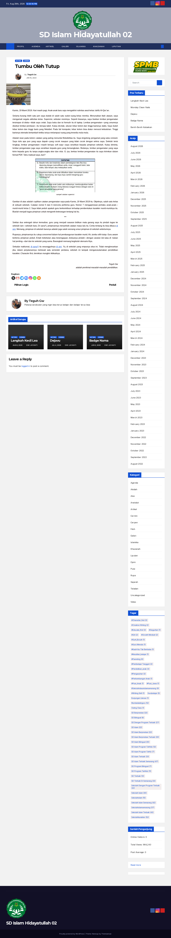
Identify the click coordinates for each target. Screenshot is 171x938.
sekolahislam (138, 798)
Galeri (65, 46)
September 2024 (139, 298)
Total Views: (137, 844)
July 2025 (135, 232)
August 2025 (137, 225)
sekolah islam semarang (143, 803)
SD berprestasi (139, 713)
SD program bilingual (141, 766)
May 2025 (135, 245)
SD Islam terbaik (140, 756)
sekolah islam (139, 793)
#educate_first (138, 630)
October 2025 (137, 212)
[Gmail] (18, 278)
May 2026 (135, 166)
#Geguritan (155, 630)
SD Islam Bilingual (140, 742)
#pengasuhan (138, 674)
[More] (39, 278)
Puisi (133, 569)
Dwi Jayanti (32, 345)
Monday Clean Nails (140, 107)
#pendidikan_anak (140, 669)
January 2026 (137, 192)
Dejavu (55, 340)
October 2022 (137, 450)
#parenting (137, 659)
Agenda (36, 46)
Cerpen (134, 522)
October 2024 (137, 292)
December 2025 (138, 199)
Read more (136, 865)
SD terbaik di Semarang (143, 781)
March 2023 (136, 417)
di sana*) (35, 247)
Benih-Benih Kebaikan (141, 127)
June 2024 (136, 318)
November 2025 (138, 206)
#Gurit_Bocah (138, 640)
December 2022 (138, 437)
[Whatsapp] (35, 278)
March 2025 (136, 258)
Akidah (134, 489)
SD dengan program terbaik (145, 722)
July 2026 (135, 153)
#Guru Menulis (138, 644)
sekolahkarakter (140, 817)
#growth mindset (149, 635)
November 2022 (138, 444)
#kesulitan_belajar (140, 654)
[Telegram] (22, 278)
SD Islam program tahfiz (142, 752)
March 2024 (137, 338)
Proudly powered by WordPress (72, 934)
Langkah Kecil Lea (24, 340)
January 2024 (137, 351)
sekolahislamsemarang (142, 807)
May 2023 (135, 404)
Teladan (134, 588)
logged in (25, 366)
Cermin (26, 61)
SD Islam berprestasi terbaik (145, 737)
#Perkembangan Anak (141, 679)
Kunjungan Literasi (140, 698)
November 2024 (139, 285)
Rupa (133, 575)
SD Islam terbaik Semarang (144, 761)
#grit (134, 635)
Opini (133, 562)
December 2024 (138, 278)
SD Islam (136, 727)
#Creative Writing (140, 625)
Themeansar (106, 934)
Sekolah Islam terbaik (142, 812)
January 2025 (137, 272)
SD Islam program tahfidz (143, 747)
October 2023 (137, 371)
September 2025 (139, 219)
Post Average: (138, 852)
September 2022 (139, 457)
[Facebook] (26, 278)
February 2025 (138, 265)
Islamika (81, 46)
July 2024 (135, 311)
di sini (59, 247)
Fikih (133, 529)
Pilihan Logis (21, 284)
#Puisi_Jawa (153, 683)
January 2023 (137, 430)
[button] (158, 46)
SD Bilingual (137, 718)
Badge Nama (98, 340)
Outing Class (137, 708)
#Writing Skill (138, 693)
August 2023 (137, 384)
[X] (13, 278)
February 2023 (138, 424)
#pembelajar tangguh (142, 664)
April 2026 (136, 172)
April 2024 (136, 331)
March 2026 (136, 179)
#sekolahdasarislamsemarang (145, 688)
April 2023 (136, 411)
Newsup (95, 934)
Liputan (116, 46)
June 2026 (136, 159)
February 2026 (138, 186)
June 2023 (136, 397)
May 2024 (135, 325)
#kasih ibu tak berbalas (142, 649)
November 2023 (138, 364)
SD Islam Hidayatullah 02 (85, 34)
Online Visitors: (138, 837)
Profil (21, 46)
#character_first (139, 620)
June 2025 (136, 239)
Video (133, 602)
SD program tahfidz (141, 771)
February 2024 (138, 344)
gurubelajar (154, 693)
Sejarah (134, 582)
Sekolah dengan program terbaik (145, 786)
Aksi (133, 496)
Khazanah (99, 46)
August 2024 (137, 305)
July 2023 (135, 391)
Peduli (112, 284)
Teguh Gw (31, 74)
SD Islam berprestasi (141, 732)
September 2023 (139, 378)
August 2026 (137, 146)
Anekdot (135, 502)
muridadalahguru (140, 703)
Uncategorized (138, 595)
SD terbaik (137, 776)
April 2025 (136, 252)
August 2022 (137, 464)
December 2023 (138, 358)
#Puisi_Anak (137, 683)
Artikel (50, 46)
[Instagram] (30, 278)
